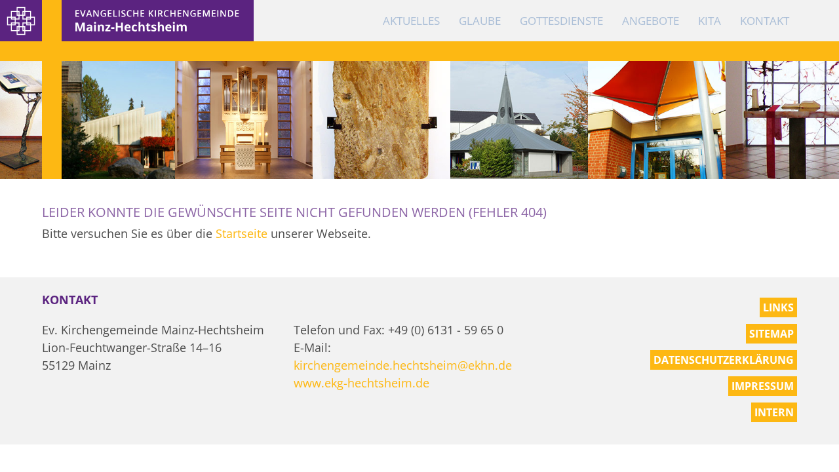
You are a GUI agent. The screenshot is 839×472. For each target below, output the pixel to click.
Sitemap (771, 333)
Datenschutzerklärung (724, 360)
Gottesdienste (561, 20)
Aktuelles (411, 20)
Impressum (763, 386)
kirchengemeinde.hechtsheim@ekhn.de (403, 365)
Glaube (480, 20)
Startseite (241, 233)
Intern (774, 412)
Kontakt (764, 20)
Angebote (650, 20)
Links (778, 307)
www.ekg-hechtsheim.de (361, 383)
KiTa (709, 20)
